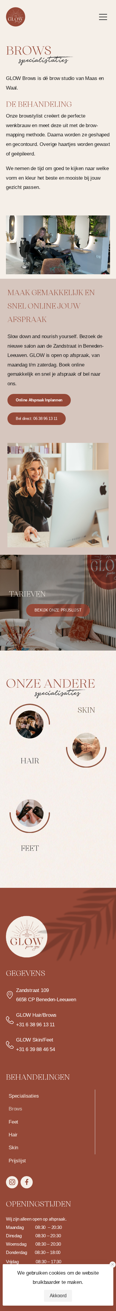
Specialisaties (24, 1096)
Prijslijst (17, 1161)
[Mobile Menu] (104, 17)
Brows (15, 1109)
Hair (13, 1135)
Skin (13, 1147)
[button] (112, 1264)
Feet (13, 1122)
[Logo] (15, 17)
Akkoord (58, 1295)
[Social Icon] (12, 1182)
